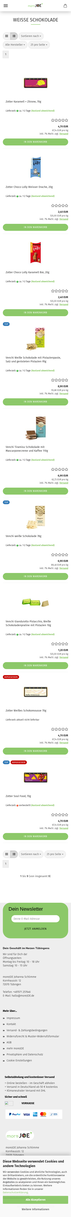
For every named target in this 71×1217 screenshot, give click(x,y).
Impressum (13, 1018)
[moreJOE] (35, 5)
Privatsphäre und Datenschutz (25, 1054)
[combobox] (31, 36)
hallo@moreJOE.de (23, 995)
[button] (6, 36)
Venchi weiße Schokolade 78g (23, 536)
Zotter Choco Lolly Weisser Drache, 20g (29, 187)
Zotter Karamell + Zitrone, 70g (23, 101)
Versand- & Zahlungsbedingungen (27, 1030)
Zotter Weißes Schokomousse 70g (26, 710)
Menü (5, 5)
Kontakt (11, 1024)
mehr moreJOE (15, 1048)
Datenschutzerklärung (15, 1192)
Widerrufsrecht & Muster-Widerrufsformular (33, 1036)
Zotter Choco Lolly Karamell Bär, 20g (27, 272)
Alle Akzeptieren (35, 1199)
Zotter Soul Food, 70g (18, 796)
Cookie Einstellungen (19, 1060)
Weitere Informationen (35, 1209)
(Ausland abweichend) (43, 110)
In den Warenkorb (35, 142)
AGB (9, 1042)
